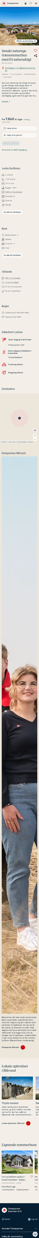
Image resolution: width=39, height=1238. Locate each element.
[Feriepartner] (10, 3)
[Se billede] (19, 26)
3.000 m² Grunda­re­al (13, 192)
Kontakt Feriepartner (12, 1229)
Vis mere (5, 101)
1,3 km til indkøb (12, 282)
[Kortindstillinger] (35, 430)
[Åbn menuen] (36, 3)
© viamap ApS (11, 442)
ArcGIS (4, 442)
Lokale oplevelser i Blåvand (13, 1123)
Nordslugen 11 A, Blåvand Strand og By (20, 69)
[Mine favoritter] (31, 3)
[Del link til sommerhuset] (35, 55)
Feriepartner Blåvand (10, 1047)
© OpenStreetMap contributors (25, 442)
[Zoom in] (35, 435)
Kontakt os (23, 150)
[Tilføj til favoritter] (35, 50)
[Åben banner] (35, 1234)
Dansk (7, 1219)
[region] (19, 418)
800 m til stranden (12, 278)
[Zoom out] (35, 439)
